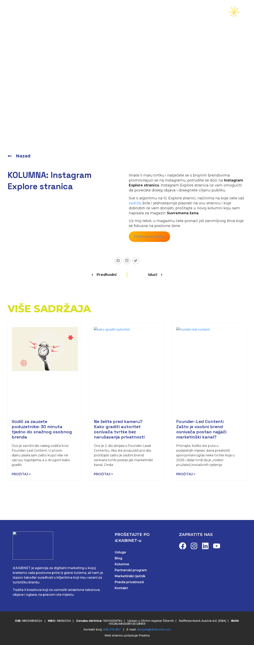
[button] (118, 260)
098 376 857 (112, 629)
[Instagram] (194, 546)
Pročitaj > (21, 474)
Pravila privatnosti (129, 582)
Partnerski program (131, 570)
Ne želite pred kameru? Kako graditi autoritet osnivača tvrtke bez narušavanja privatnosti (119, 429)
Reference (128, 12)
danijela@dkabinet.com (154, 629)
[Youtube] (216, 546)
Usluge (102, 12)
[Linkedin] (205, 546)
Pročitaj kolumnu (149, 236)
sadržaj (135, 203)
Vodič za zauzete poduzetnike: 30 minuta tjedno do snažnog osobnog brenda (42, 429)
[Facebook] (182, 546)
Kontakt (199, 12)
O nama (174, 12)
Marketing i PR (71, 12)
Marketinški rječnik (130, 576)
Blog (152, 12)
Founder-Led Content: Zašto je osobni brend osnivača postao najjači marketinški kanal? (201, 429)
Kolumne (122, 564)
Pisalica (144, 635)
